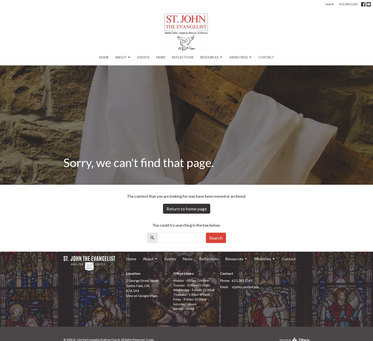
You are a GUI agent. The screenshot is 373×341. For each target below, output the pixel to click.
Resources (209, 57)
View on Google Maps (142, 296)
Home (104, 57)
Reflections (183, 57)
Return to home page (186, 208)
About (120, 57)
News (160, 57)
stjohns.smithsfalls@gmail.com (247, 287)
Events (143, 57)
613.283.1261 (348, 4)
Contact (266, 57)
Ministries (238, 57)
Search (330, 4)
